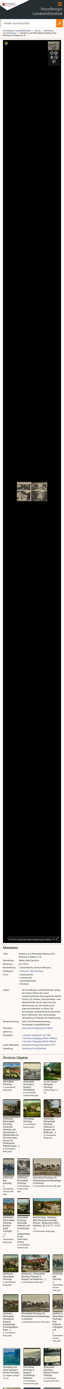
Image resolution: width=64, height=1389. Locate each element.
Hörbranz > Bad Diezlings (31, 971)
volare (37, 30)
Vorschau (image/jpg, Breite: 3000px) (40, 1038)
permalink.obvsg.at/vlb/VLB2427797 (38, 1045)
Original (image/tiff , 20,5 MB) (37, 1035)
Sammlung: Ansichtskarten (34, 1048)
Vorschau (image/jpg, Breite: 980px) (40, 1041)
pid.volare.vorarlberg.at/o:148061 (37, 1028)
